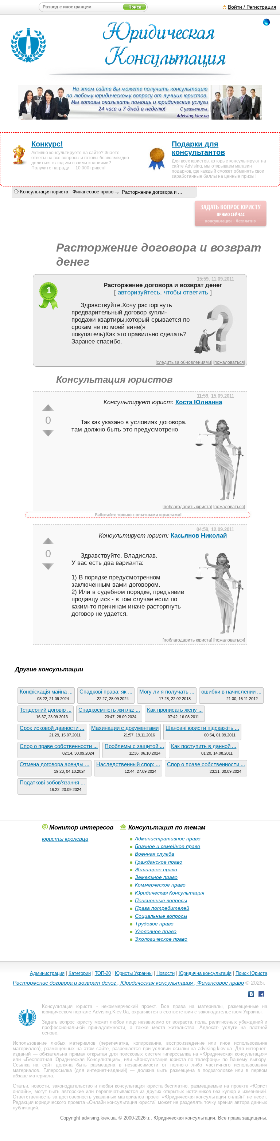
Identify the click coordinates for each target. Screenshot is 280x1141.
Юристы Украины (133, 973)
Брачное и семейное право (167, 846)
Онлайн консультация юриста (122, 1102)
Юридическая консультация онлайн (204, 1097)
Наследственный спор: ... (128, 764)
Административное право (168, 838)
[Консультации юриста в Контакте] (251, 995)
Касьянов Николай (199, 535)
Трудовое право (154, 924)
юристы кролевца (65, 839)
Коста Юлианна (198, 402)
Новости (165, 973)
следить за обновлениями (184, 362)
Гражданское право (158, 862)
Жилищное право (156, 869)
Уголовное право (155, 931)
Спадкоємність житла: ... (109, 710)
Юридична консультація (205, 973)
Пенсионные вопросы (161, 900)
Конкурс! (47, 144)
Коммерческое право (160, 885)
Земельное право (156, 877)
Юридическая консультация (233, 1054)
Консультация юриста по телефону (177, 1059)
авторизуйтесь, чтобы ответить (163, 292)
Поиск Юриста (251, 973)
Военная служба (154, 854)
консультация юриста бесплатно (151, 1086)
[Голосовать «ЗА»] (48, 407)
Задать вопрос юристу (67, 1022)
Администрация (47, 973)
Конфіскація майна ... (46, 691)
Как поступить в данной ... (203, 746)
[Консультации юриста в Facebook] (261, 995)
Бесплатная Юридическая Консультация (72, 1059)
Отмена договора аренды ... (54, 764)
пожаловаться (229, 362)
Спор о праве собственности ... (59, 746)
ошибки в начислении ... (231, 691)
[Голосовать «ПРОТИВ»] (48, 433)
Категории (80, 973)
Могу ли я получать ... (166, 691)
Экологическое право (161, 939)
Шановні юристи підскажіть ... (202, 728)
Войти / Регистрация (252, 7)
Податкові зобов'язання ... (52, 782)
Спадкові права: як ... (105, 691)
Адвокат (208, 1027)
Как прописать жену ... (175, 710)
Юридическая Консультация (169, 893)
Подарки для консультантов (198, 148)
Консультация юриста (67, 1006)
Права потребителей (162, 908)
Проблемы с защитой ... (134, 746)
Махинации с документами (125, 728)
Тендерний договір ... (45, 710)
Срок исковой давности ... (52, 728)
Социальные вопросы (161, 916)
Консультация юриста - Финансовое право (66, 191)
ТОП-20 (103, 973)
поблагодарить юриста (187, 506)
